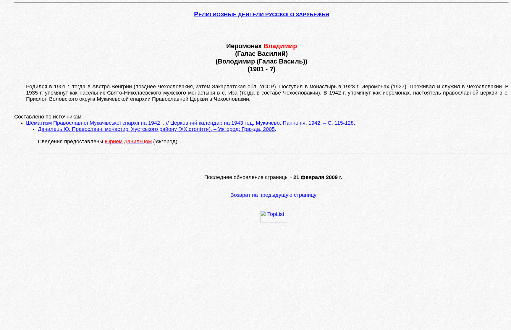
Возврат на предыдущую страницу (273, 195)
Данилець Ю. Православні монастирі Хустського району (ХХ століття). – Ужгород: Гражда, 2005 (156, 129)
